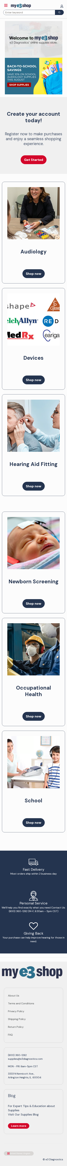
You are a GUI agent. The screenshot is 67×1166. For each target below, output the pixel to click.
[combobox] (27, 12)
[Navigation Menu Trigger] (6, 5)
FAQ (10, 1034)
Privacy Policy (16, 1011)
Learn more (18, 1126)
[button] (62, 6)
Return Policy (16, 1027)
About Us (13, 995)
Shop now (33, 274)
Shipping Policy (17, 1019)
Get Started (33, 160)
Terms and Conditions (21, 1003)
